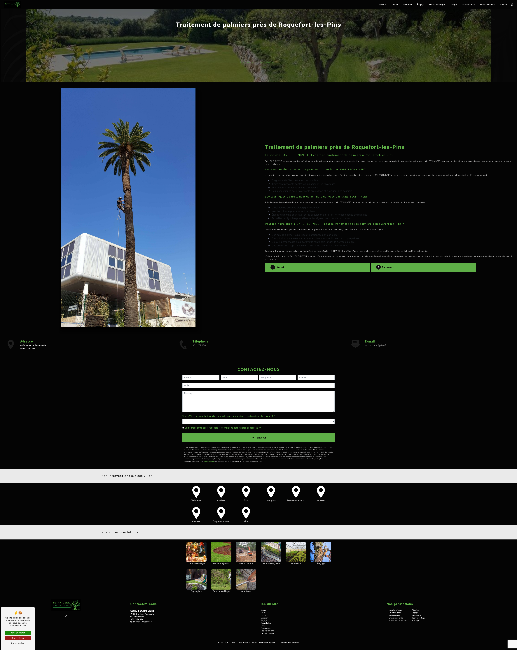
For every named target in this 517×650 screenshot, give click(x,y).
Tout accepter (18, 632)
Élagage (420, 4)
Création (394, 4)
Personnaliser (18, 643)
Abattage (415, 620)
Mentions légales (267, 642)
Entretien (407, 4)
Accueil (382, 4)
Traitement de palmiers (398, 620)
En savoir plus (390, 267)
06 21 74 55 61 (200, 345)
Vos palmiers (266, 623)
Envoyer (261, 437)
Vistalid (224, 642)
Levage (453, 4)
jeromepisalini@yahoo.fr (375, 345)
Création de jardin (396, 618)
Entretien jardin (395, 613)
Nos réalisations (487, 4)
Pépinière (415, 610)
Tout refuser (18, 638)
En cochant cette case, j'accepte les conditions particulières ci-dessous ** (223, 427)
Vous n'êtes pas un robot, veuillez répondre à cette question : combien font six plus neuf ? (228, 416)
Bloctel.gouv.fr (209, 461)
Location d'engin (395, 610)
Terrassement (468, 4)
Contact (503, 4)
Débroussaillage (437, 4)
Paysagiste (416, 615)
